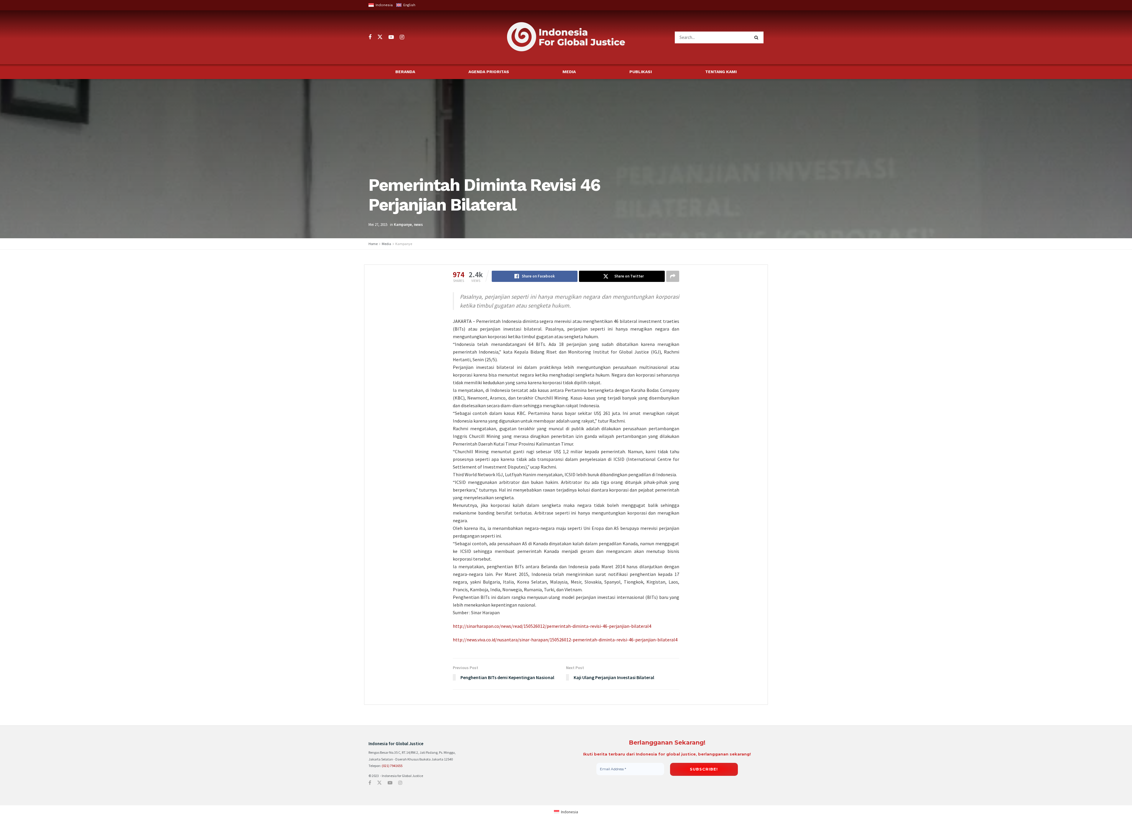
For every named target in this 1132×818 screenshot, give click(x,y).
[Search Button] (757, 37)
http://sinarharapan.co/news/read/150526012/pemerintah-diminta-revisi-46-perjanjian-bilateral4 (552, 626)
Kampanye (403, 224)
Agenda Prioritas (488, 71)
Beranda (405, 71)
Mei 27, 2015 (377, 224)
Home (373, 244)
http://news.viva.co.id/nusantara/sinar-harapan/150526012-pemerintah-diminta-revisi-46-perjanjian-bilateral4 (565, 640)
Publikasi (640, 71)
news (418, 224)
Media (569, 71)
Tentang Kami (721, 71)
